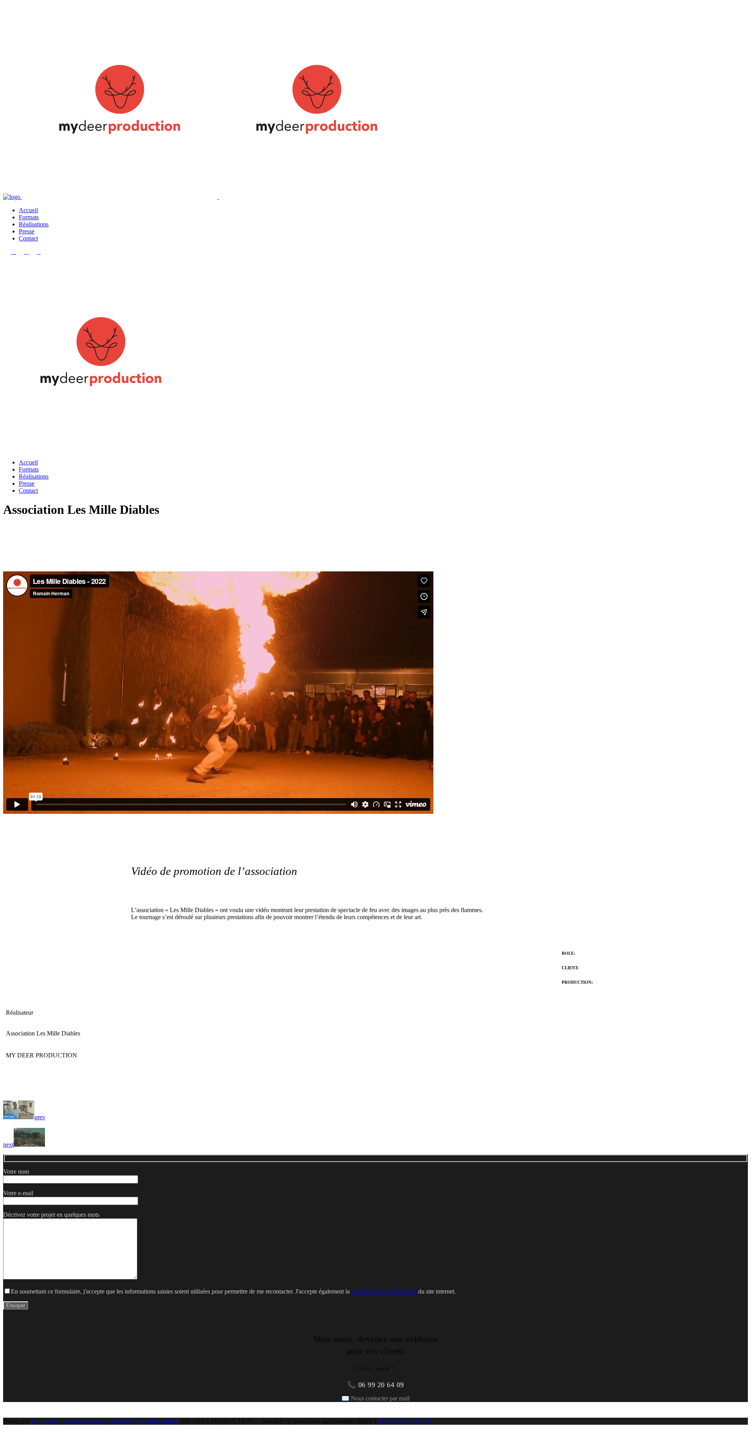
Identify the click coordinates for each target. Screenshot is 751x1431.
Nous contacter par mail (380, 1398)
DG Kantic (45, 1421)
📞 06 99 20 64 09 (375, 1385)
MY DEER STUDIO (404, 1421)
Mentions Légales (86, 1421)
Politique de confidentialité (144, 1421)
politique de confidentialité (384, 1291)
